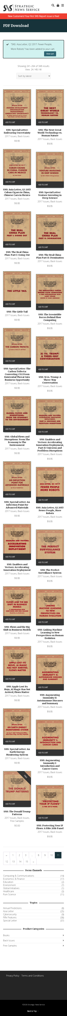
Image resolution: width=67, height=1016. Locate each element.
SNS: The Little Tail (17, 311)
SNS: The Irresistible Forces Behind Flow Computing (49, 317)
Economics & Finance (14, 879)
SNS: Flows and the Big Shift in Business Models (17, 628)
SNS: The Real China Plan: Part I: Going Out (17, 253)
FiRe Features (10, 917)
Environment (9, 885)
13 (13, 861)
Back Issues (23, 136)
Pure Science (9, 894)
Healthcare (8, 891)
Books (6, 935)
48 (36, 69)
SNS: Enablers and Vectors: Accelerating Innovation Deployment (17, 567)
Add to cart (10, 122)
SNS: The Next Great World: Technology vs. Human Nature (50, 133)
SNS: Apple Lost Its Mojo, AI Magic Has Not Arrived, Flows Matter (17, 689)
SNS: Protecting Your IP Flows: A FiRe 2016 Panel (49, 827)
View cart (50, 53)
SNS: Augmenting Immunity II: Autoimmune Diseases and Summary (50, 699)
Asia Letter (8, 911)
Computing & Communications (18, 875)
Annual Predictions (12, 908)
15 (27, 861)
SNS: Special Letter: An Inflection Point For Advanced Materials (17, 505)
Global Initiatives (11, 888)
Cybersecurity (10, 914)
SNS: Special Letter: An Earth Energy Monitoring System (17, 752)
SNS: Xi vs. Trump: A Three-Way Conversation (50, 380)
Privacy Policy (12, 975)
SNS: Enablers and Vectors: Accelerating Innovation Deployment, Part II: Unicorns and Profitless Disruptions (50, 445)
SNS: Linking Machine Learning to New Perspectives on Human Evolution (50, 634)
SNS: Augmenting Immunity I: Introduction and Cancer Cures (50, 764)
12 (6, 861)
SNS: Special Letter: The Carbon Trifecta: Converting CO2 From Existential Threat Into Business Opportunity (17, 374)
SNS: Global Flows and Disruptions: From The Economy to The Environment (17, 440)
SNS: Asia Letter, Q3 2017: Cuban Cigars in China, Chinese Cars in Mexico (17, 192)
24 (32, 69)
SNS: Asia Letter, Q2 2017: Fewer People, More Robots (50, 510)
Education (8, 882)
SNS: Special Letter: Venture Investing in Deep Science (50, 195)
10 (51, 855)
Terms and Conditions (33, 975)
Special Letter (10, 920)
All (40, 69)
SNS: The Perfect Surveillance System (49, 571)
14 (20, 861)
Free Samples (17, 820)
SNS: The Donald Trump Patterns (17, 813)
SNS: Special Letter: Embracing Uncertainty (17, 131)
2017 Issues (11, 136)
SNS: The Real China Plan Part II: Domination (50, 256)
